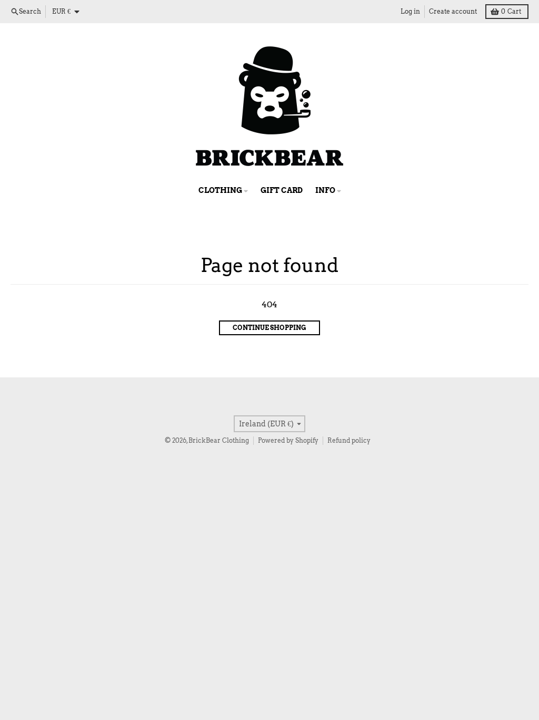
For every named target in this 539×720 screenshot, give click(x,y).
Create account (453, 11)
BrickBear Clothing (218, 440)
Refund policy (349, 440)
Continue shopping (269, 328)
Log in (410, 11)
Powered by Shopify (288, 440)
